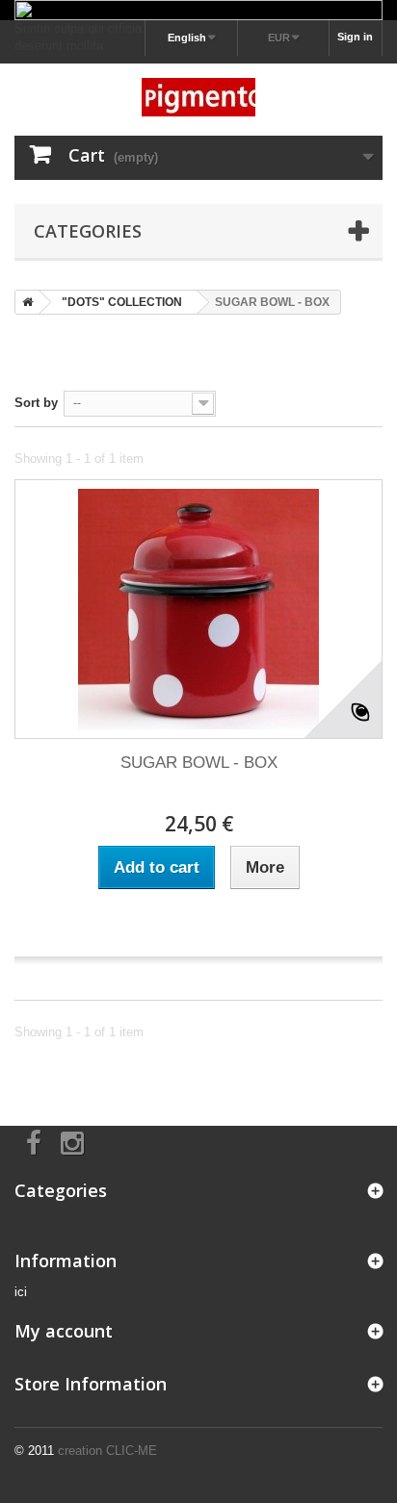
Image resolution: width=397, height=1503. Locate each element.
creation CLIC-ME (107, 1450)
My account (63, 1330)
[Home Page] (24, 302)
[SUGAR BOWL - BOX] (198, 609)
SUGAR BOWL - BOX (199, 762)
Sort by (36, 402)
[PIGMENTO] (198, 97)
